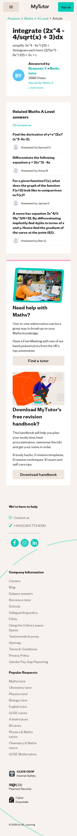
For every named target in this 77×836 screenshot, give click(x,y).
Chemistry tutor (20, 687)
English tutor (18, 706)
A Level (43, 18)
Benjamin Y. (37, 68)
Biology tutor (18, 700)
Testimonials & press (24, 636)
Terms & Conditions (23, 649)
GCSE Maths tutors (23, 754)
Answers (14, 18)
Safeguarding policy (23, 612)
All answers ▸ (22, 125)
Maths (28, 18)
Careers (15, 581)
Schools (14, 606)
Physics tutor (18, 694)
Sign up (66, 7)
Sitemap (15, 642)
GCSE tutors (18, 713)
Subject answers (21, 593)
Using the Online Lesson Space (26, 627)
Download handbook (38, 474)
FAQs (13, 619)
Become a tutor (20, 600)
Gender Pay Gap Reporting (28, 661)
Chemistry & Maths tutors (23, 745)
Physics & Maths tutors (21, 734)
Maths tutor (17, 681)
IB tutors (15, 725)
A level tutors (18, 719)
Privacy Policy (19, 655)
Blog (12, 587)
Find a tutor (38, 360)
